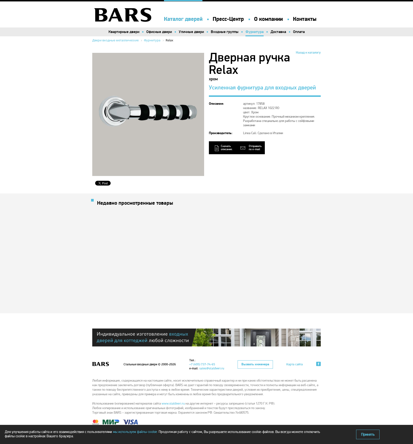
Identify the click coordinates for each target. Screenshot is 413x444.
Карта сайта (294, 364)
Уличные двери (191, 31)
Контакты (304, 19)
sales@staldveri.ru (211, 368)
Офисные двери (159, 31)
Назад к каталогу (308, 52)
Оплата (299, 31)
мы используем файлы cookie (135, 432)
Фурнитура (254, 31)
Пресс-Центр (228, 19)
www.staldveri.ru (173, 403)
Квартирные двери (124, 31)
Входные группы (225, 31)
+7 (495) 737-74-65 (202, 364)
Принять (368, 434)
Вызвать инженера (255, 364)
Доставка (278, 31)
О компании (268, 19)
